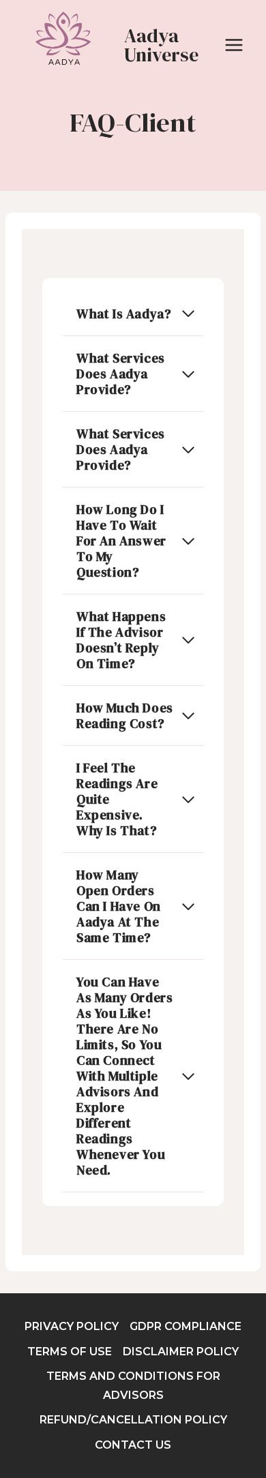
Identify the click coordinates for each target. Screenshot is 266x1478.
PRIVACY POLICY (72, 1326)
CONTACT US (133, 1444)
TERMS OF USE (69, 1351)
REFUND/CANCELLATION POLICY (133, 1419)
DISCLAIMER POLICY (181, 1351)
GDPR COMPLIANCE (185, 1326)
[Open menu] (234, 45)
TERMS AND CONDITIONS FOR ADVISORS (133, 1385)
